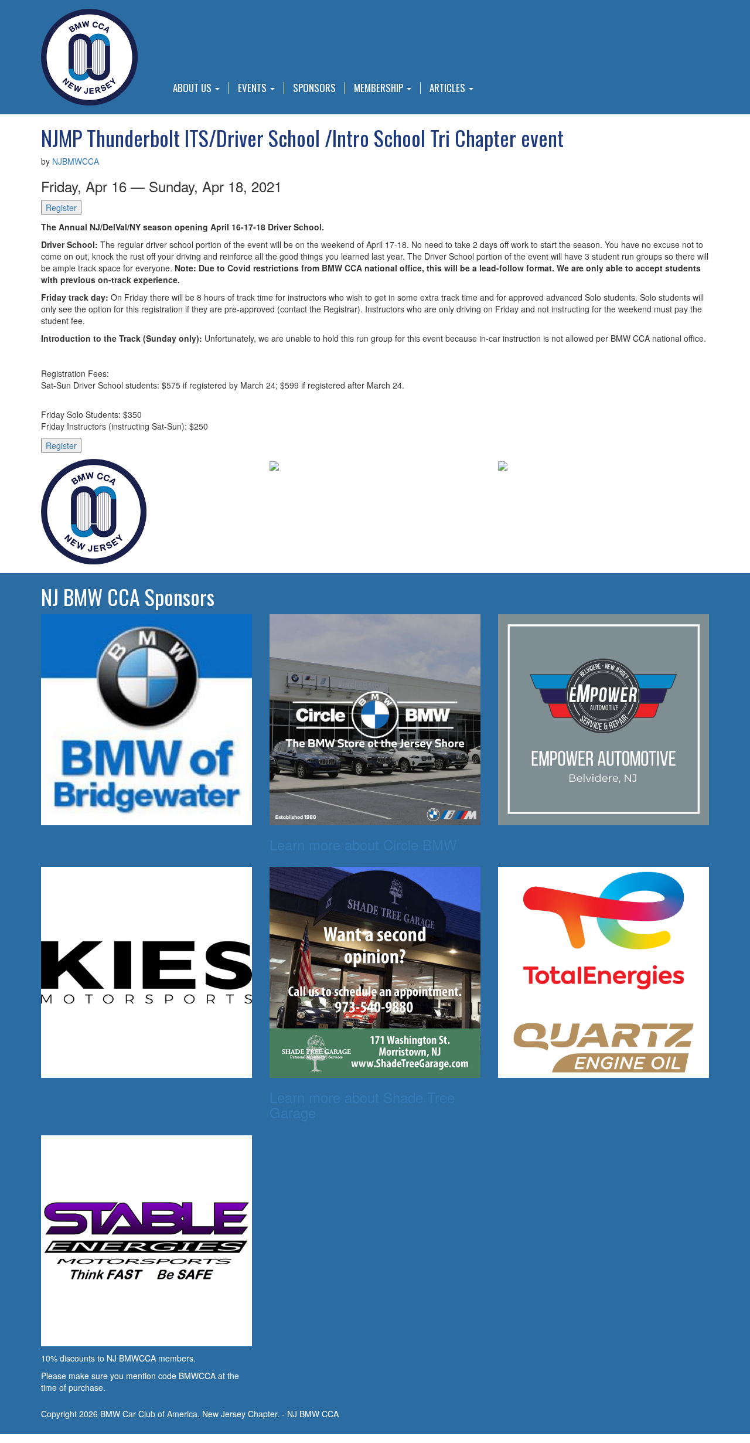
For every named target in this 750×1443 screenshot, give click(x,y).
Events (253, 88)
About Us (193, 88)
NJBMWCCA (75, 161)
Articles (448, 88)
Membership (379, 88)
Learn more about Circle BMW (363, 844)
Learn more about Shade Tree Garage (362, 1104)
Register (61, 207)
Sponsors (314, 88)
